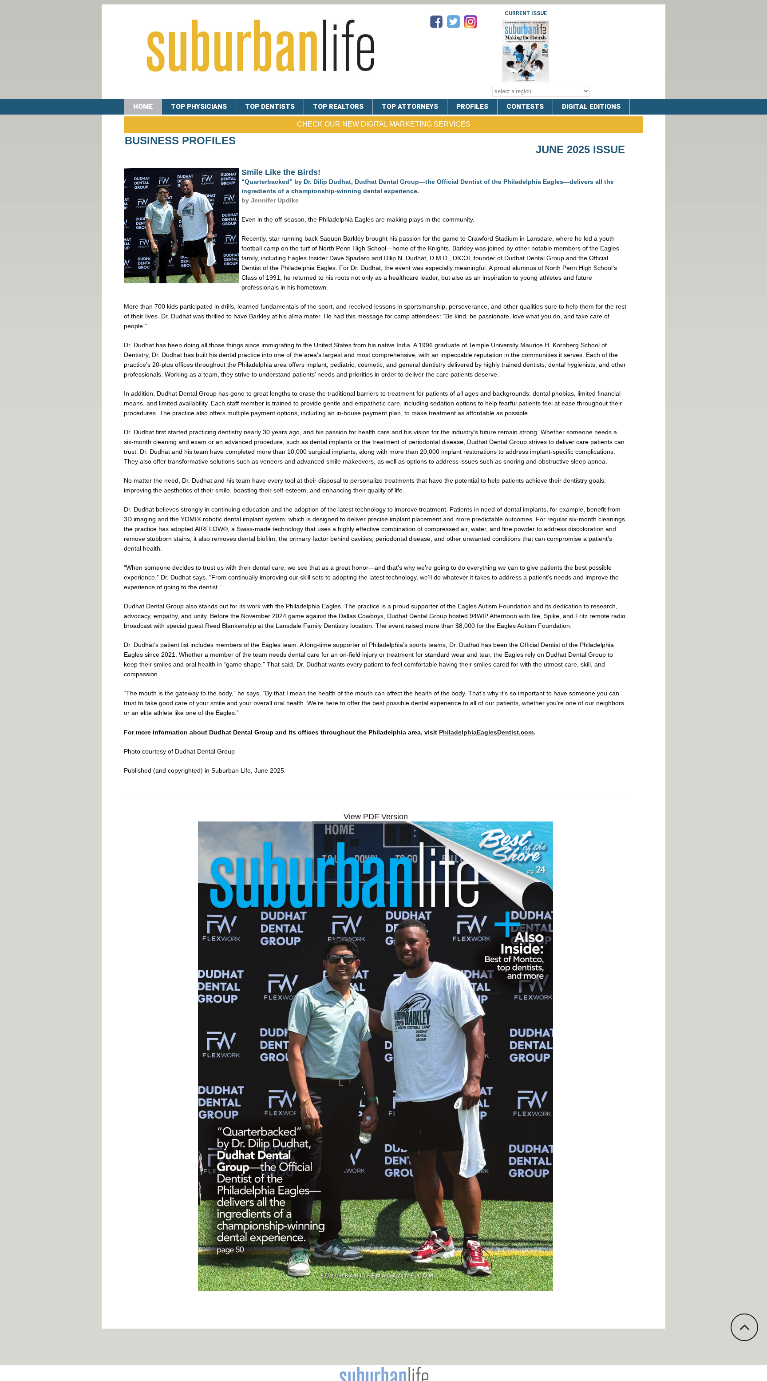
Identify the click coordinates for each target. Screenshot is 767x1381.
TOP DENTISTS (270, 107)
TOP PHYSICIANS (199, 107)
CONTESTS (525, 107)
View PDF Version (376, 816)
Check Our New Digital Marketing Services (383, 124)
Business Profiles (180, 141)
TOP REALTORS (338, 107)
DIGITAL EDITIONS (591, 107)
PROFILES (472, 107)
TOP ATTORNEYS (410, 107)
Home (143, 107)
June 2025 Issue (580, 149)
